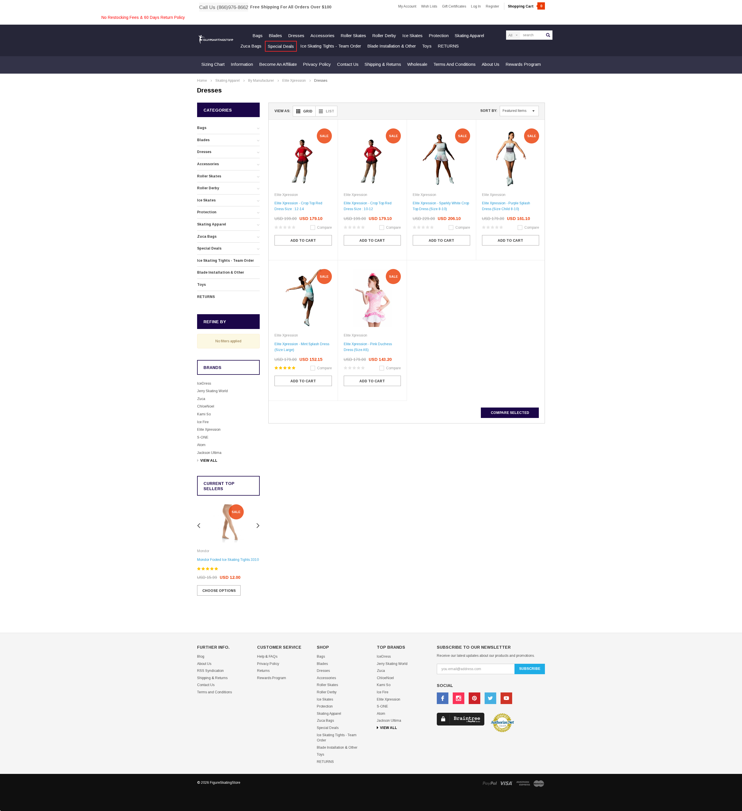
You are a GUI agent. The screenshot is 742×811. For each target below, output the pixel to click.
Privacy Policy (317, 64)
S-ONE (202, 437)
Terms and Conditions (454, 64)
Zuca (201, 399)
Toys (427, 45)
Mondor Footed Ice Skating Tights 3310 (228, 560)
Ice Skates (412, 35)
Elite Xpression (294, 81)
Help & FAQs (267, 656)
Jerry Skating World (212, 391)
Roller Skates (353, 35)
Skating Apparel (469, 35)
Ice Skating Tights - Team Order (330, 45)
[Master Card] (539, 783)
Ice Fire (203, 422)
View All (208, 461)
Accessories (322, 35)
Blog (200, 656)
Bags (257, 35)
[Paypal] (489, 783)
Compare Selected (510, 413)
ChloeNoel (205, 406)
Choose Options (219, 591)
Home (202, 81)
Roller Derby (384, 35)
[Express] (523, 783)
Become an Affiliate (278, 64)
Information (242, 64)
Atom (201, 445)
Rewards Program (523, 64)
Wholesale (417, 64)
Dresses (296, 35)
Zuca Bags (250, 45)
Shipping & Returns (383, 64)
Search (548, 35)
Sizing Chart (213, 64)
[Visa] (506, 783)
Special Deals (281, 46)
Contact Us (348, 64)
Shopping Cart (525, 6)
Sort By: (488, 111)
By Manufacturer (261, 81)
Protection (439, 35)
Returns (263, 671)
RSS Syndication (210, 671)
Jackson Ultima (209, 453)
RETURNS (448, 45)
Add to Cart (303, 241)
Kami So (204, 414)
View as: (282, 111)
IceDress (204, 383)
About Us (490, 64)
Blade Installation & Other (391, 45)
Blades (275, 35)
